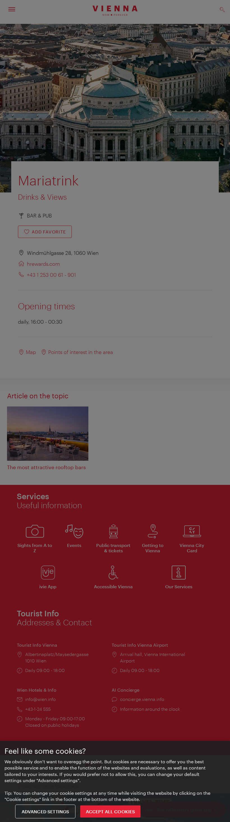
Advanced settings (45, 811)
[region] (115, 781)
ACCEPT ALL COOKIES (110, 811)
